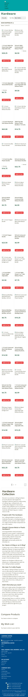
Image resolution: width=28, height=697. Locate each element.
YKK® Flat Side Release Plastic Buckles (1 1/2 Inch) (20, 123)
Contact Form (4, 656)
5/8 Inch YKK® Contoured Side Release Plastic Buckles (19, 48)
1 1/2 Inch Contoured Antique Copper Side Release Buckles (7, 424)
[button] (3, 63)
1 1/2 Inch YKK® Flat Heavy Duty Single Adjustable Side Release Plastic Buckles (7, 49)
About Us (3, 669)
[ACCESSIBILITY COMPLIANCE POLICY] (14, 641)
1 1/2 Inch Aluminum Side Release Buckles (7, 122)
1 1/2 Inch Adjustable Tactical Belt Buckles (7, 83)
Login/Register (4, 661)
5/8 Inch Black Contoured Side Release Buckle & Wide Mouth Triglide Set (20, 351)
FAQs (2, 646)
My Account (3, 663)
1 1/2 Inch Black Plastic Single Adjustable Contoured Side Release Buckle (6, 276)
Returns (3, 644)
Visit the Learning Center (6, 637)
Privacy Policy (4, 674)
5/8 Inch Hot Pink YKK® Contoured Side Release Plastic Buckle (7, 387)
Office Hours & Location (6, 676)
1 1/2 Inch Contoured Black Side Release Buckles (7, 349)
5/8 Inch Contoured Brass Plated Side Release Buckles (7, 461)
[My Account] (21, 5)
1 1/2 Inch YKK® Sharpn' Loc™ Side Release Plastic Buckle (20, 275)
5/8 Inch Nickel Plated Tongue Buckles (6, 199)
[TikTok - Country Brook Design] (14, 686)
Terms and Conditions (5, 673)
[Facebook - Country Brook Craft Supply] (14, 683)
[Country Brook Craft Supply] (7, 5)
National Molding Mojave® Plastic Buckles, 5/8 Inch (6, 311)
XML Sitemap (4, 678)
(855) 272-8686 (4, 651)
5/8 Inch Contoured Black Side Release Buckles (20, 236)
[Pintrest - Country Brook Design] (14, 685)
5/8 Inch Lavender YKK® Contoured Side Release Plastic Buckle (20, 462)
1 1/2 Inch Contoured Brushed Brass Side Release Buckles (20, 386)
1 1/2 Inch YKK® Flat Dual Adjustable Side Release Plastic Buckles (20, 85)
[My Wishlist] (24, 5)
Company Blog (4, 671)
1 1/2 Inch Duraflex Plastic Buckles (7, 159)
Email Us (3, 654)
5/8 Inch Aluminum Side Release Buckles (20, 159)
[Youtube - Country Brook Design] (14, 688)
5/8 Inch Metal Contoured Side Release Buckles (19, 199)
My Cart (3, 664)
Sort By (12, 18)
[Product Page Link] (7, 43)
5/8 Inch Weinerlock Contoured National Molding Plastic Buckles (20, 312)
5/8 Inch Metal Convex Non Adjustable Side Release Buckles (19, 425)
